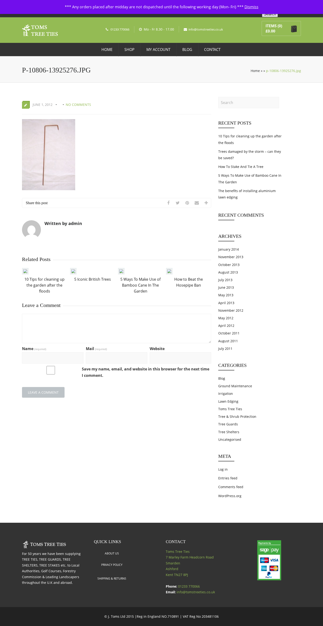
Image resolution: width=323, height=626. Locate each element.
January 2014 (228, 249)
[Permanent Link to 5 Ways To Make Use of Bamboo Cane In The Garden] (121, 273)
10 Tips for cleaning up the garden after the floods (44, 285)
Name (34, 348)
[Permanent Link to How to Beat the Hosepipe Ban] (169, 273)
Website (157, 348)
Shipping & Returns (111, 578)
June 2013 (226, 287)
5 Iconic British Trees (92, 279)
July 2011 (225, 348)
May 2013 (225, 295)
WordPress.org (229, 496)
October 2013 (229, 264)
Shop (129, 49)
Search (270, 14)
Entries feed (227, 478)
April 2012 (226, 325)
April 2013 (226, 303)
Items (271, 25)
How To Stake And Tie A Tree (240, 166)
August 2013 (228, 272)
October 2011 (229, 333)
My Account (158, 49)
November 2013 (230, 257)
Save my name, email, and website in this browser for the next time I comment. (145, 372)
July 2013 (225, 280)
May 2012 (225, 318)
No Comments (78, 104)
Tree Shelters (228, 432)
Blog (187, 49)
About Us (112, 553)
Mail (96, 348)
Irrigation (225, 393)
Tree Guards (228, 424)
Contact (212, 49)
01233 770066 (119, 29)
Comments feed (230, 487)
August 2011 (228, 341)
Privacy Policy (111, 565)
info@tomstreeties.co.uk (205, 29)
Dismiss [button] (251, 6)
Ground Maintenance (235, 386)
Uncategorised (229, 439)
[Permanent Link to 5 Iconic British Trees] (73, 273)
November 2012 (230, 310)
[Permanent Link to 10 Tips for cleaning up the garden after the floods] (25, 273)
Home (107, 49)
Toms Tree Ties (230, 409)
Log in (223, 469)
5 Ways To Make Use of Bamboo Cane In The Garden (140, 285)
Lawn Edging (228, 401)
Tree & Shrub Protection (237, 416)
